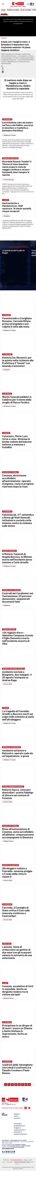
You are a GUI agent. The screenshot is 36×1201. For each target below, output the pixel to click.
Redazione (6, 1160)
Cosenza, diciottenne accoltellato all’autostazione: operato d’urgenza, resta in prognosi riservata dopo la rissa (18, 481)
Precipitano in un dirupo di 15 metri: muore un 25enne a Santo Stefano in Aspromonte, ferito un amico (17, 1031)
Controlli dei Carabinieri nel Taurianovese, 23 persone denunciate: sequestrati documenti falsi (17, 597)
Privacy (25, 1160)
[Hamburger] (3, 4)
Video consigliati (19, 245)
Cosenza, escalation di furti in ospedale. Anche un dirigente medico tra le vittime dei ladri (17, 990)
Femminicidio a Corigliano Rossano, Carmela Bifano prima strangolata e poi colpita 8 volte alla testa (17, 322)
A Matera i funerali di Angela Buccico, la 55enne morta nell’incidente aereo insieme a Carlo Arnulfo (17, 558)
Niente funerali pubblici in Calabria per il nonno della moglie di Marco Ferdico (17, 399)
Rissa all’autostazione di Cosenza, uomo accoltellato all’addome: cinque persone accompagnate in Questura (18, 833)
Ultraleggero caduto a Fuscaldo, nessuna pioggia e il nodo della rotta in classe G (17, 872)
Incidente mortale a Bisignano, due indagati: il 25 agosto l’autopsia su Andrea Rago (17, 676)
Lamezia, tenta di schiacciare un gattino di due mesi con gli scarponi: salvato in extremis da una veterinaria (17, 952)
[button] (1, 66)
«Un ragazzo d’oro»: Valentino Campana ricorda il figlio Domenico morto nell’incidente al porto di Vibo (17, 638)
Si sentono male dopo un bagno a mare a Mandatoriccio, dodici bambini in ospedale (18, 84)
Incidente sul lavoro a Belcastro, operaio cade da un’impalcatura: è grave (17, 753)
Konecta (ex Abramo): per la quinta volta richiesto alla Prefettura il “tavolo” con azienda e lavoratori (18, 361)
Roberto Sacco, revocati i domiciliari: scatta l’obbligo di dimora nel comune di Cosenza (17, 794)
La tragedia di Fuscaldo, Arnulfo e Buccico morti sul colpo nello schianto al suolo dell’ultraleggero (18, 715)
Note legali (9, 1162)
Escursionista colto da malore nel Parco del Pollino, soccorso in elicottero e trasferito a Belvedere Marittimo (17, 126)
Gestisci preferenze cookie (22, 1162)
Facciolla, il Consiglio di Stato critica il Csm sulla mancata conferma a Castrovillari (16, 911)
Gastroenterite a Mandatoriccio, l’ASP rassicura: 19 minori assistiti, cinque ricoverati (17, 207)
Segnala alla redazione (16, 1160)
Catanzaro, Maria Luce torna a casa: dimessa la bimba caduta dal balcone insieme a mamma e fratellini (17, 442)
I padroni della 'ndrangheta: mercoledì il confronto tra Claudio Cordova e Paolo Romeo (17, 1069)
